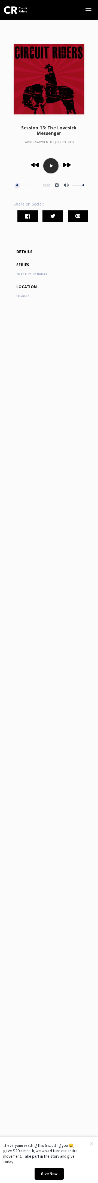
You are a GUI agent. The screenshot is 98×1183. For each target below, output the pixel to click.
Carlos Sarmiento (37, 142)
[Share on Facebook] (27, 216)
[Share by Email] (78, 216)
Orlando (22, 296)
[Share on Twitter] (52, 216)
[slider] (26, 185)
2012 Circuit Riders (31, 274)
